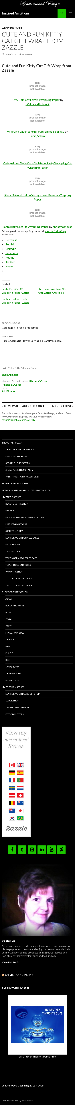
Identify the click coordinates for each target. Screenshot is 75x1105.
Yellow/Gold (13, 673)
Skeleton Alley (14, 531)
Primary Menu (70, 13)
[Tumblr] (22, 849)
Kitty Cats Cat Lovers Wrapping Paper (36, 99)
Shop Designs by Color (15, 592)
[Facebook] (12, 849)
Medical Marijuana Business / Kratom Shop (26, 490)
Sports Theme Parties (17, 463)
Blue (8, 612)
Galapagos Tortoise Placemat (20, 325)
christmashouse (62, 226)
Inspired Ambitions (16, 13)
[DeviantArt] (61, 849)
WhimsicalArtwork (38, 104)
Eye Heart (11, 510)
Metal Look (12, 680)
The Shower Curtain (17, 707)
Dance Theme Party (16, 456)
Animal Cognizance (19, 975)
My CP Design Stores (13, 687)
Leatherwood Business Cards (22, 537)
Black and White (15, 605)
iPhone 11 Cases (11, 384)
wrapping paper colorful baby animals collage (35, 131)
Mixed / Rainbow (14, 632)
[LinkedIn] (42, 849)
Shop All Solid (10, 374)
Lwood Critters (14, 714)
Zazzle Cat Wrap (55, 231)
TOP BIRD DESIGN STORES (18, 565)
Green (9, 626)
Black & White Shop (16, 503)
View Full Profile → (12, 962)
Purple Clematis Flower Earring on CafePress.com (32, 338)
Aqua (8, 598)
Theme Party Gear (12, 442)
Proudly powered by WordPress (17, 1100)
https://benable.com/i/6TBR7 (18, 419)
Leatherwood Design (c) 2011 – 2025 (23, 1085)
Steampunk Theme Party (19, 469)
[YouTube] (51, 849)
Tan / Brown (12, 666)
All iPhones (8, 391)
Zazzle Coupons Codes (15, 483)
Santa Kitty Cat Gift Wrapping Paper (25, 226)
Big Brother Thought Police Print (37, 1056)
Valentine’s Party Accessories (22, 476)
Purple (9, 653)
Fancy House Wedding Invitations (24, 517)
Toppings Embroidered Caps (21, 558)
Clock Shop (12, 700)
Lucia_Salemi (38, 136)
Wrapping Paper (12, 27)
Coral (9, 619)
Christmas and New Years (19, 449)
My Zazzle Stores (11, 497)
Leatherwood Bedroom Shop (22, 693)
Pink (7, 646)
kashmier (27, 54)
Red (7, 660)
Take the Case (13, 551)
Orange (10, 639)
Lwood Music (13, 544)
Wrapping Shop (14, 571)
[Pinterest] (32, 849)
